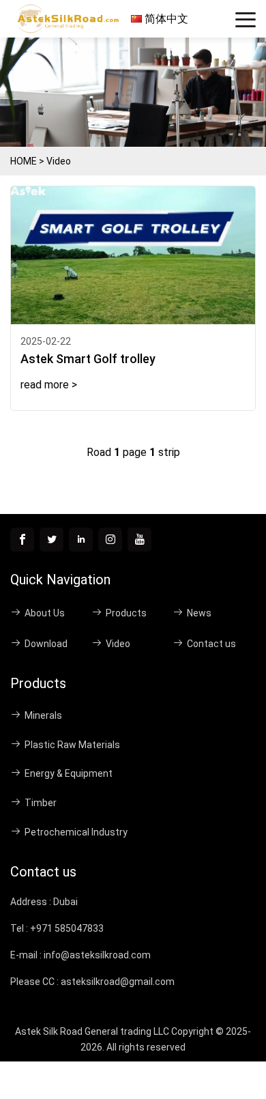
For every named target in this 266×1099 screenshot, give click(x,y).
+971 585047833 (67, 928)
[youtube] (139, 540)
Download (46, 643)
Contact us (211, 643)
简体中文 (165, 18)
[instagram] (110, 540)
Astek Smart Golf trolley (88, 359)
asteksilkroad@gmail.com (118, 981)
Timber (41, 802)
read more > (48, 384)
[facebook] (22, 540)
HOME (23, 161)
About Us (45, 613)
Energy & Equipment (69, 773)
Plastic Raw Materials (72, 744)
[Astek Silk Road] (70, 19)
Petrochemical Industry (76, 832)
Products (126, 613)
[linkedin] (81, 540)
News (199, 613)
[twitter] (51, 540)
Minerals (43, 715)
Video (58, 161)
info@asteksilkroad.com (97, 955)
